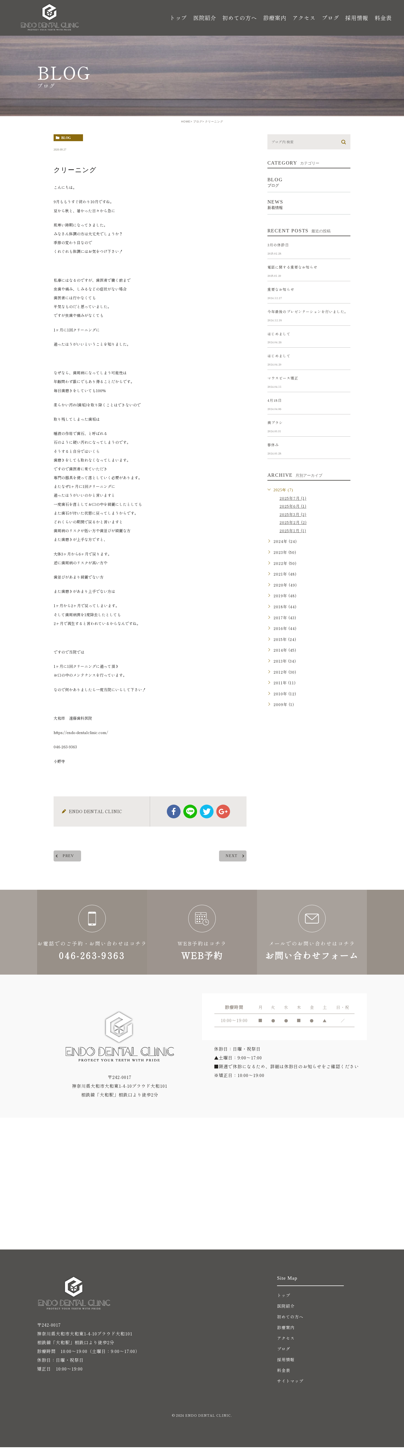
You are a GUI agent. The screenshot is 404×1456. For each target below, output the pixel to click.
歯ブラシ (275, 422)
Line (190, 811)
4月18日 (274, 400)
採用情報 (356, 18)
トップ (178, 18)
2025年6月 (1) (293, 506)
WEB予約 (202, 932)
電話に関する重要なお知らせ (292, 267)
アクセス (304, 18)
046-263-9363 (65, 746)
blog (66, 138)
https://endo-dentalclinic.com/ (81, 732)
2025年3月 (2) (293, 514)
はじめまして (278, 333)
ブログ (330, 18)
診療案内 (286, 1327)
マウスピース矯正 (282, 378)
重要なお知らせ (280, 289)
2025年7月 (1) (293, 498)
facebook (174, 811)
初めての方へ (239, 18)
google (223, 811)
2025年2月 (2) (293, 522)
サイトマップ (290, 1381)
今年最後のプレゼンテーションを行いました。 (307, 311)
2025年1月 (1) (293, 530)
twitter (207, 811)
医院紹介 (286, 1306)
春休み (273, 444)
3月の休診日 (278, 244)
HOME (185, 121)
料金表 (383, 18)
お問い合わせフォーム (312, 932)
